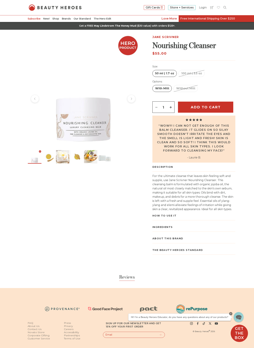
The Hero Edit (102, 18)
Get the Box (239, 333)
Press (67, 323)
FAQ (30, 323)
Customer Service (39, 338)
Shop (55, 18)
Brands (66, 18)
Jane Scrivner (165, 37)
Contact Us (35, 329)
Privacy (68, 326)
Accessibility (71, 332)
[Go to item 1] (35, 157)
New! (46, 18)
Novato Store (36, 332)
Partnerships (72, 335)
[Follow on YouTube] (216, 323)
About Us (34, 326)
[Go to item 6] (105, 157)
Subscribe (34, 18)
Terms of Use (72, 338)
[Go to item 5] (91, 157)
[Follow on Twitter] (210, 323)
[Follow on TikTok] (204, 323)
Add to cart (206, 107)
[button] (239, 317)
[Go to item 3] (63, 157)
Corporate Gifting (38, 335)
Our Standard (82, 18)
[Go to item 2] (49, 157)
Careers (68, 329)
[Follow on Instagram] (191, 323)
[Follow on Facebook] (197, 323)
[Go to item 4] (77, 157)
